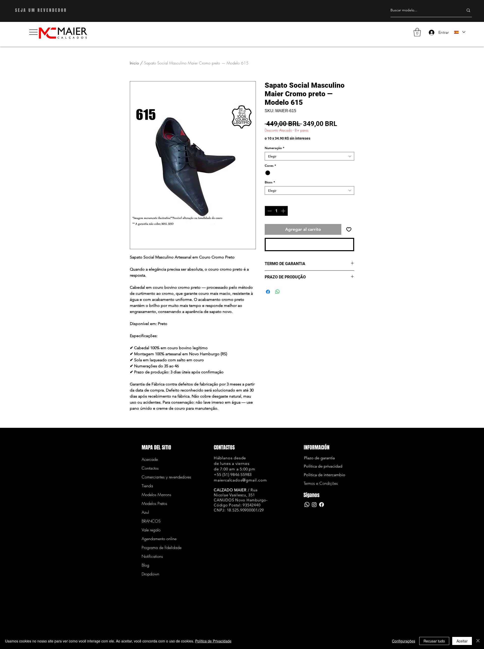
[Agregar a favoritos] (348, 229)
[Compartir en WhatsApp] (278, 292)
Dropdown (150, 574)
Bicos (270, 182)
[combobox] (309, 156)
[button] (33, 32)
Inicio (134, 63)
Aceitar (462, 640)
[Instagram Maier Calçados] (314, 504)
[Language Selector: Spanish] (459, 32)
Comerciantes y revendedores (159, 477)
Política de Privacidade (213, 640)
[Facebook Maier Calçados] (321, 504)
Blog (145, 565)
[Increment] (283, 211)
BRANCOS (151, 521)
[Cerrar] (478, 641)
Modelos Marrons (156, 494)
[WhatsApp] (307, 504)
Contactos (150, 468)
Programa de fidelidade (159, 547)
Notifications (152, 556)
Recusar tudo (434, 640)
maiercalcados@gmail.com (240, 480)
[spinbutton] (276, 211)
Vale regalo (151, 530)
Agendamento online (159, 538)
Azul (145, 512)
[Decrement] (269, 211)
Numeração (274, 148)
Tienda (147, 486)
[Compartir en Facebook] (268, 292)
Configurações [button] (403, 640)
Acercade (150, 459)
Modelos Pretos (154, 503)
